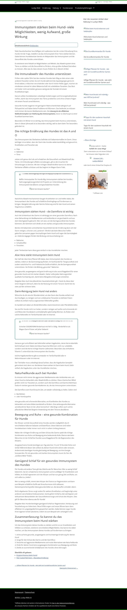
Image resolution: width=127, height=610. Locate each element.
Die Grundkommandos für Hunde (96, 57)
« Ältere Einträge (90, 140)
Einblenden (34, 46)
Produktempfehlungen (83, 8)
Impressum (19, 592)
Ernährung (46, 8)
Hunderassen (68, 8)
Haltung (56, 8)
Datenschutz (30, 592)
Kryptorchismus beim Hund (26, 555)
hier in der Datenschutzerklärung (63, 603)
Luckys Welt (36, 8)
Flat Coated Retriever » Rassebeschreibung (32, 558)
